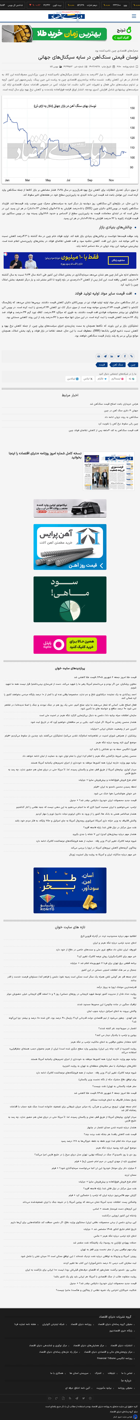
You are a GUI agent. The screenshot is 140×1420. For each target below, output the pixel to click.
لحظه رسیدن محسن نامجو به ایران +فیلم (115, 787)
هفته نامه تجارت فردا (25, 1324)
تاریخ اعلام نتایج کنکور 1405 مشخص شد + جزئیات (109, 1229)
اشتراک (98, 1373)
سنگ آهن (118, 365)
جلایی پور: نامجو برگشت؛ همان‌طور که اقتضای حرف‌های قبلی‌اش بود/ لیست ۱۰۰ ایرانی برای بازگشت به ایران (80, 1270)
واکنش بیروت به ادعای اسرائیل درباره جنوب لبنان (111, 1011)
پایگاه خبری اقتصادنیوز (120, 1331)
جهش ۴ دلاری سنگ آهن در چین (121, 411)
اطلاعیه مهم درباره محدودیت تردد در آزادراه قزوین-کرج (108, 936)
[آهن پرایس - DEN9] (70, 547)
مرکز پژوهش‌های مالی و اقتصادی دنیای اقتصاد (108, 1352)
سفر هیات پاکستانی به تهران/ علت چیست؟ (114, 1086)
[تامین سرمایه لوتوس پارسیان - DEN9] (70, 599)
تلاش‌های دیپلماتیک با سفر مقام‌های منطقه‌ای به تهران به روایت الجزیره (99, 1066)
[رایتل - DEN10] (70, 644)
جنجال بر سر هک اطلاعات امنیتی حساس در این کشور (108, 970)
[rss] (70, 1398)
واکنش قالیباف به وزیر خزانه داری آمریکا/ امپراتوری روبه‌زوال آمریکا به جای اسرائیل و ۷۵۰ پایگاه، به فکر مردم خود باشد (75, 821)
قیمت (102, 365)
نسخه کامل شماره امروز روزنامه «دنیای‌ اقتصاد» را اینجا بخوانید (45, 456)
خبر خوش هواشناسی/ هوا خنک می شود (115, 794)
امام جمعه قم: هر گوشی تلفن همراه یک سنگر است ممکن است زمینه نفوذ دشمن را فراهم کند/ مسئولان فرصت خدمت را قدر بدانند (71, 978)
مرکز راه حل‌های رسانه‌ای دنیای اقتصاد (58, 1352)
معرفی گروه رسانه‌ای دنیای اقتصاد (115, 1324)
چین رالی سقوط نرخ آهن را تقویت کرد (118, 424)
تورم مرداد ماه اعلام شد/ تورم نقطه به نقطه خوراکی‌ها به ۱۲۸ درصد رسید (98, 1141)
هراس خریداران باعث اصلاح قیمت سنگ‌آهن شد (114, 404)
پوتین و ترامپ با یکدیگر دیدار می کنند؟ (115, 1035)
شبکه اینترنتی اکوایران (53, 1324)
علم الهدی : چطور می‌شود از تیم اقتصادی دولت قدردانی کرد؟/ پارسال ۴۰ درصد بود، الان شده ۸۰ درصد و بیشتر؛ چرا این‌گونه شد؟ (72, 1020)
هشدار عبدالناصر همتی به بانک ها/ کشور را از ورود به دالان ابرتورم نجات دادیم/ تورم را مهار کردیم (86, 814)
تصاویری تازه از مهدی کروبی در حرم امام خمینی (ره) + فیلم (105, 1161)
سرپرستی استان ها (79, 1373)
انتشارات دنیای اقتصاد (121, 1345)
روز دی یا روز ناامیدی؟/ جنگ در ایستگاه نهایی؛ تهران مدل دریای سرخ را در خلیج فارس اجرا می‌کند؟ (85, 1155)
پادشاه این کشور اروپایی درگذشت (119, 1216)
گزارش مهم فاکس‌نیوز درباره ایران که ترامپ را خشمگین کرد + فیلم (102, 1195)
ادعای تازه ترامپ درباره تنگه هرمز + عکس (115, 1236)
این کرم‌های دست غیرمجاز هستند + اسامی (114, 1209)
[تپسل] (5, 254)
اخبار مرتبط (70, 395)
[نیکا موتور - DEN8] (70, 508)
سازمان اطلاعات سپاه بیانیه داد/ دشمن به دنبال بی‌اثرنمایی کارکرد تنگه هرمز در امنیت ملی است (87, 715)
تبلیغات (111, 1373)
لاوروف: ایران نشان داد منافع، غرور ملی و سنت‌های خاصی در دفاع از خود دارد (96, 950)
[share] (63, 1398)
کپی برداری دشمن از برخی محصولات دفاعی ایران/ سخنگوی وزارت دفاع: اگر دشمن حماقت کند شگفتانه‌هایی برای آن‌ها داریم (73, 1222)
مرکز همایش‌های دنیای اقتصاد (88, 1345)
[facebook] (125, 356)
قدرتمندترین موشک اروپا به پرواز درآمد (116, 987)
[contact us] (56, 1398)
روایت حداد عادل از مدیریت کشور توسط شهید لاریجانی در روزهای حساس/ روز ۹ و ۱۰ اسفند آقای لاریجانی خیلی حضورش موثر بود (71, 996)
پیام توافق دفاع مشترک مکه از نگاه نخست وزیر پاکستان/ (107, 1079)
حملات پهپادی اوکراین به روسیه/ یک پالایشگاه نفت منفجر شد (104, 1243)
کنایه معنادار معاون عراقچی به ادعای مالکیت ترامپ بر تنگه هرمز (103, 1042)
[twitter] (118, 356)
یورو (112, 5)
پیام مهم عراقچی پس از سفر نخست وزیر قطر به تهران (108, 1249)
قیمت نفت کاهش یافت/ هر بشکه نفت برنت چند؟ (110, 1134)
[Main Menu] (134, 16)
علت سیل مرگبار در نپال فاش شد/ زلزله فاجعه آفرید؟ (109, 827)
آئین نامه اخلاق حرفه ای (77, 1388)
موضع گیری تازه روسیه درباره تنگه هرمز (116, 742)
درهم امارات (79, 5)
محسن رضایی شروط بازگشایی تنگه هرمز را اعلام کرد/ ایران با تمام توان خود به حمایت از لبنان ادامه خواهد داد (79, 756)
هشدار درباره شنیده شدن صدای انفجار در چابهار (111, 1127)
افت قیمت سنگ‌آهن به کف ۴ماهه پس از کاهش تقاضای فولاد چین (103, 430)
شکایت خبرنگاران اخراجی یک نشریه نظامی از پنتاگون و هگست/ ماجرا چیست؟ (96, 1290)
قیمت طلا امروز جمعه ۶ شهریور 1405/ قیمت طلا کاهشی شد (105, 1093)
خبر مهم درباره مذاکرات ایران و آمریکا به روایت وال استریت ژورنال (102, 855)
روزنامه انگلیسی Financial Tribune (114, 1358)
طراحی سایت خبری (125, 1417)
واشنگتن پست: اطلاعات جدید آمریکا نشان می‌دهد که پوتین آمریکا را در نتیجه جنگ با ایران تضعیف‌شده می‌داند (79, 1202)
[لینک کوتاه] (131, 356)
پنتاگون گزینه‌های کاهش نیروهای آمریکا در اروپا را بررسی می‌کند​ (103, 848)
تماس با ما (126, 1373)
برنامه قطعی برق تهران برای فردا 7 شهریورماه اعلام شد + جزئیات (103, 963)
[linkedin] (112, 356)
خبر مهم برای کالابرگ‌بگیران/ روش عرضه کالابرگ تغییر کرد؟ (106, 956)
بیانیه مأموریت (104, 1388)
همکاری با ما (56, 1373)
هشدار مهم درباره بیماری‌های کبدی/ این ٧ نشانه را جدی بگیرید (104, 834)
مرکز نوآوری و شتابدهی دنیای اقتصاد (48, 1345)
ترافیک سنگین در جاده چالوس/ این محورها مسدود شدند (106, 1004)
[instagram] (90, 1398)
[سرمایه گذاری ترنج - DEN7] (70, 33)
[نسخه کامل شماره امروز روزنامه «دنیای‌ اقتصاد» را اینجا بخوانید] (109, 471)
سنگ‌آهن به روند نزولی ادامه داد (121, 417)
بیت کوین (44, 5)
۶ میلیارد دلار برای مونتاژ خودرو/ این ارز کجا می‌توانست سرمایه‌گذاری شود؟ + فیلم (94, 1168)
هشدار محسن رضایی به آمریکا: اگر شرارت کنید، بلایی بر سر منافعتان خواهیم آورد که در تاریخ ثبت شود (83, 722)
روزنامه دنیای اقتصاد (81, 1324)
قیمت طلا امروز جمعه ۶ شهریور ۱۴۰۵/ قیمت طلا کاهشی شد (105, 677)
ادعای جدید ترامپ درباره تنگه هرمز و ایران (114, 943)
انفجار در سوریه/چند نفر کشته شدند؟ (117, 1028)
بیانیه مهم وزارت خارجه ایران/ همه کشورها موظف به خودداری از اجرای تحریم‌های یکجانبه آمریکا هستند (83, 763)
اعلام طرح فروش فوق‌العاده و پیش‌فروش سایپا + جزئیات (107, 780)
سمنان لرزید (130, 1175)
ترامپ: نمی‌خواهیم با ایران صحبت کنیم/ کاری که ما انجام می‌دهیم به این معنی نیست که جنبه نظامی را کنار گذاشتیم (76, 807)
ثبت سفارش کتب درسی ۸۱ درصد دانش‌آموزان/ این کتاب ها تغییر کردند (99, 1263)
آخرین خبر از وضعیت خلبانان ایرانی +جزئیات (113, 729)
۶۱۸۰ (125, 66)
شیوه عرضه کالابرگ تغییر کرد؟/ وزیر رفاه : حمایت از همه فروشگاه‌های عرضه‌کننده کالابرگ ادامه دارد (86, 841)
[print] (99, 356)
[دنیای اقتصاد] (66, 16)
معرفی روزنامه (125, 1388)
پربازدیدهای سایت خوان (70, 668)
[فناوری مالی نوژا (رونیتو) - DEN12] (70, 890)
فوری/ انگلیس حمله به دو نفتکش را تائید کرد (113, 749)
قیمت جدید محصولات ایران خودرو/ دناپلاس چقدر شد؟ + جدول (103, 800)
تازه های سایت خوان (70, 927)
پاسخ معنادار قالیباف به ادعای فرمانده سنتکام (113, 1100)
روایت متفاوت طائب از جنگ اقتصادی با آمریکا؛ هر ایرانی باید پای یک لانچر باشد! (95, 1277)
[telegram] (105, 356)
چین (133, 365)
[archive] (50, 1398)
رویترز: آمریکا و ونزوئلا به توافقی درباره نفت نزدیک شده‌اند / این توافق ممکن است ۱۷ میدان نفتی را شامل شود (78, 1256)
